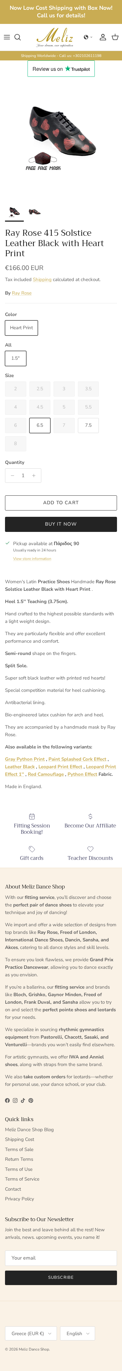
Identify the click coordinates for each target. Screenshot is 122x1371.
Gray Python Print (25, 759)
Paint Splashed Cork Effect (77, 759)
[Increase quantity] (35, 475)
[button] (88, 37)
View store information (32, 558)
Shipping (42, 279)
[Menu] (7, 37)
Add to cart (61, 502)
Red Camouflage (46, 774)
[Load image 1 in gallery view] (61, 138)
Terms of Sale (19, 1149)
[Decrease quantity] (10, 475)
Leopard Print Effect (60, 767)
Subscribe (61, 1277)
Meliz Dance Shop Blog (29, 1129)
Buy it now (61, 524)
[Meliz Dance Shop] (54, 37)
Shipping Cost (19, 1139)
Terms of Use (19, 1169)
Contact (13, 1189)
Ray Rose (22, 293)
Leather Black (20, 767)
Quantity (14, 462)
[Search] (21, 37)
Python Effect (82, 774)
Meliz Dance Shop (34, 1349)
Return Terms (19, 1159)
